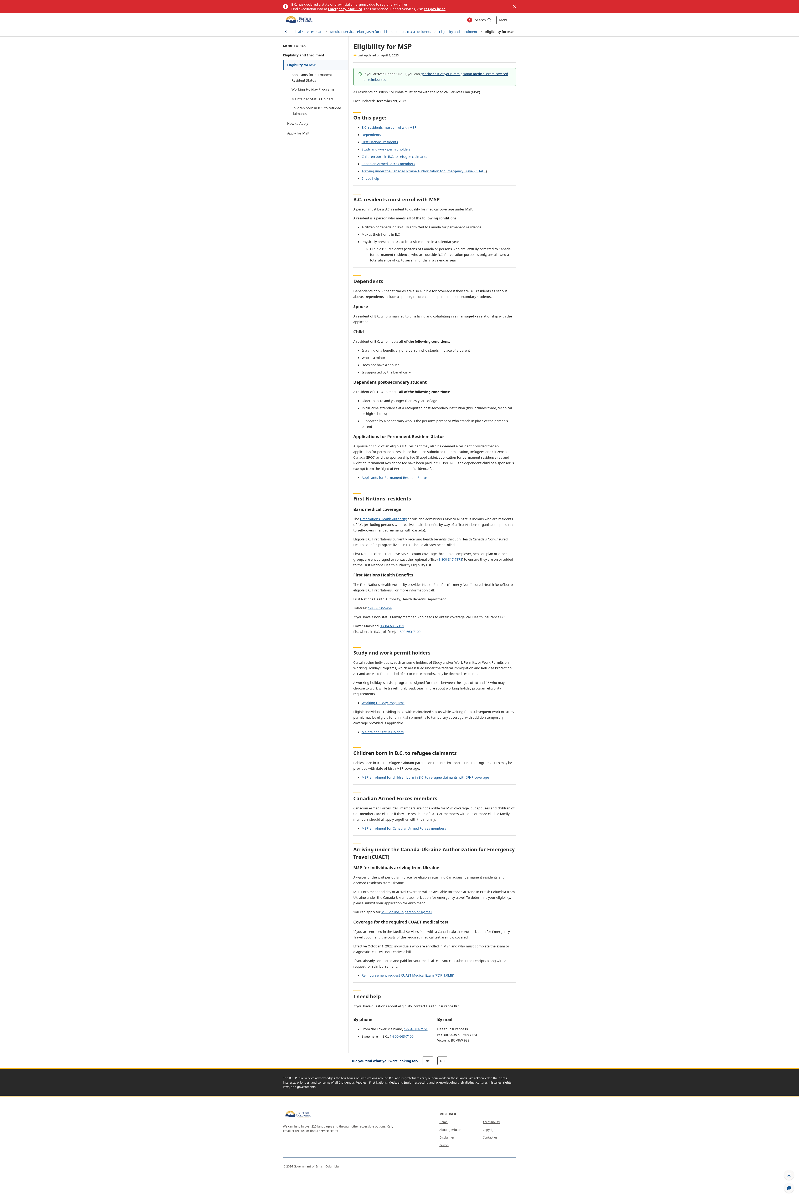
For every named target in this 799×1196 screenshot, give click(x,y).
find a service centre (324, 1131)
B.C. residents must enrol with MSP (389, 127)
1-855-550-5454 (380, 608)
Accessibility (491, 1122)
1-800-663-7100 (409, 631)
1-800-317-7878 (450, 559)
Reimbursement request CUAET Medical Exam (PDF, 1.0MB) (408, 975)
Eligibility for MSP (301, 65)
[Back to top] (789, 1175)
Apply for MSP (298, 133)
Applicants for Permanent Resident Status (312, 77)
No (442, 1060)
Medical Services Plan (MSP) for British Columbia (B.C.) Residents (380, 31)
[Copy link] (789, 1188)
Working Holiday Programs (313, 89)
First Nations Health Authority (383, 519)
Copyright (489, 1130)
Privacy (444, 1145)
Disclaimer (446, 1137)
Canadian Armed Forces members (388, 164)
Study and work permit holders (386, 149)
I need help (370, 178)
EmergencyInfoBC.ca (345, 9)
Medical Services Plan (305, 31)
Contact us (490, 1137)
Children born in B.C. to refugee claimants (316, 111)
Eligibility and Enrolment (458, 31)
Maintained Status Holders (313, 99)
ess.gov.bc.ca (434, 9)
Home (443, 1122)
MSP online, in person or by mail (406, 912)
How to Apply (297, 123)
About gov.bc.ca (450, 1130)
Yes (428, 1060)
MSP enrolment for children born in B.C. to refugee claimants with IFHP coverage (425, 777)
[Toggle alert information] (469, 19)
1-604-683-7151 (392, 626)
